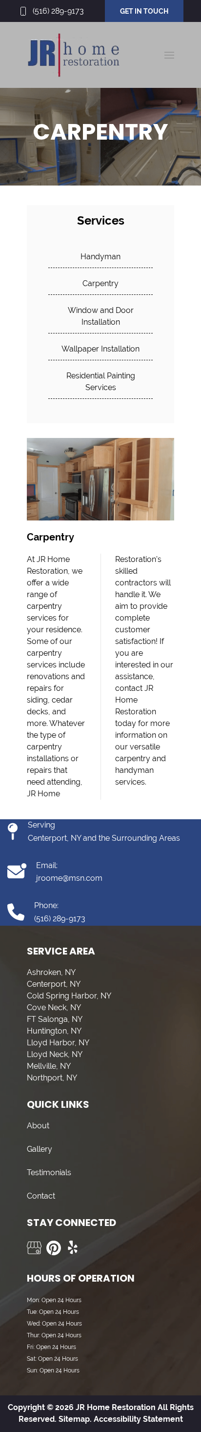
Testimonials (49, 1172)
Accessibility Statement (138, 1419)
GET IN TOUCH (144, 11)
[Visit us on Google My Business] (34, 1248)
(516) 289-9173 (58, 11)
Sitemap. (74, 1419)
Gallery (39, 1149)
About (38, 1125)
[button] (169, 55)
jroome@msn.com (69, 878)
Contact (41, 1196)
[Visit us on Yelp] (73, 1248)
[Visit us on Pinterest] (53, 1248)
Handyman (100, 256)
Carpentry (100, 283)
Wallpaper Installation (100, 348)
